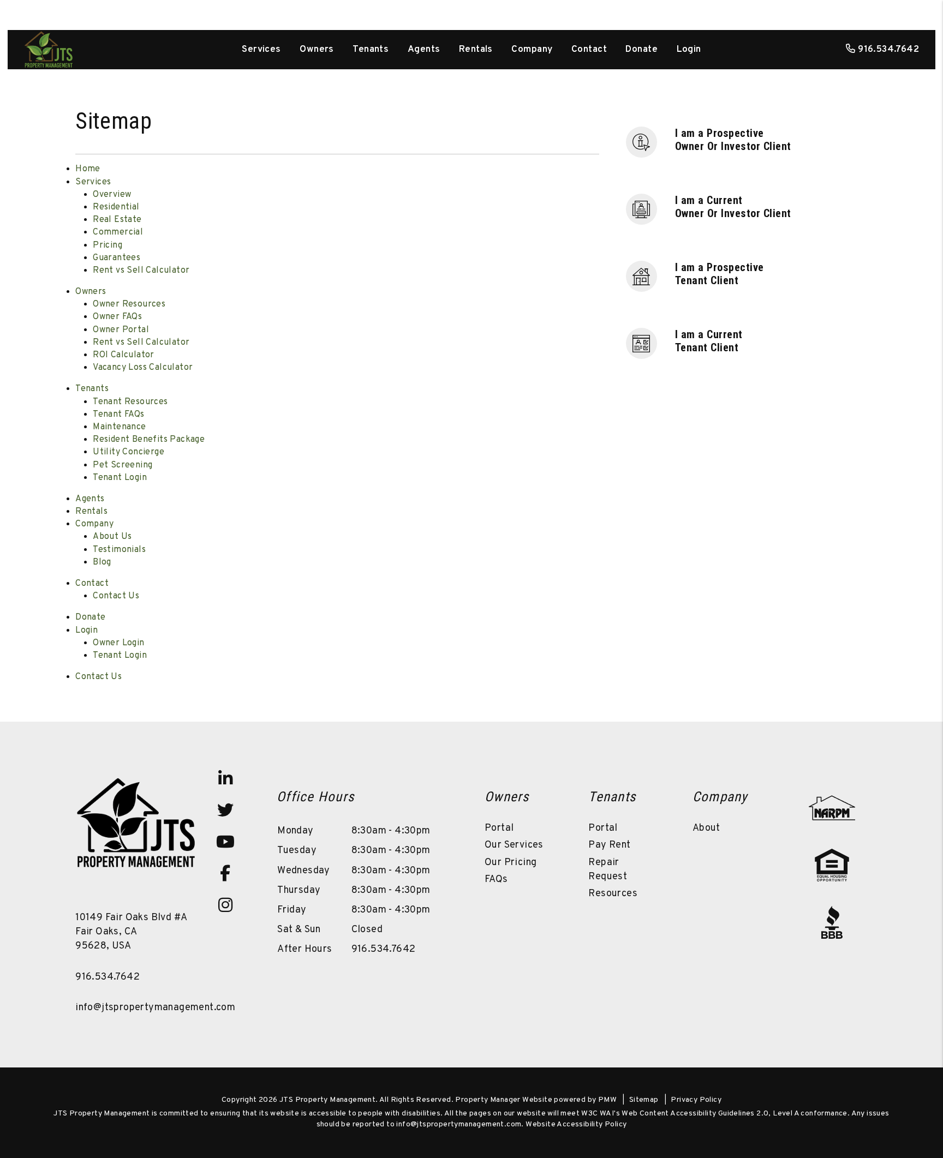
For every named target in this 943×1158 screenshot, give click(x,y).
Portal (499, 828)
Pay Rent (609, 845)
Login (689, 50)
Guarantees (116, 258)
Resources (612, 893)
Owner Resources (129, 304)
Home (87, 169)
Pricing (107, 245)
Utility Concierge (128, 452)
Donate (641, 50)
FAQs (496, 879)
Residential (116, 207)
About (706, 828)
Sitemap (644, 1100)
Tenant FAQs (118, 414)
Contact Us (116, 596)
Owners (317, 50)
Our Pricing (510, 862)
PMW (607, 1100)
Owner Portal (121, 330)
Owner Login (118, 643)
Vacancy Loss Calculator (143, 367)
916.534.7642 (888, 50)
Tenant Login (120, 477)
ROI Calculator (123, 355)
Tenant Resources (130, 402)
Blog (102, 562)
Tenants (371, 50)
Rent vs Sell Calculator (141, 270)
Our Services (514, 845)
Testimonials (119, 549)
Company (531, 50)
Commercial (118, 232)
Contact (589, 50)
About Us (112, 536)
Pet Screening (122, 465)
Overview (112, 194)
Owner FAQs (117, 316)
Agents (424, 50)
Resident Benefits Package (149, 439)
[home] (48, 49)
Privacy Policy (696, 1100)
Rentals (476, 50)
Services (261, 50)
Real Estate (117, 219)
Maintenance (119, 427)
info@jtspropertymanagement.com (155, 1007)
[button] (740, 141)
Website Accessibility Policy (576, 1124)
